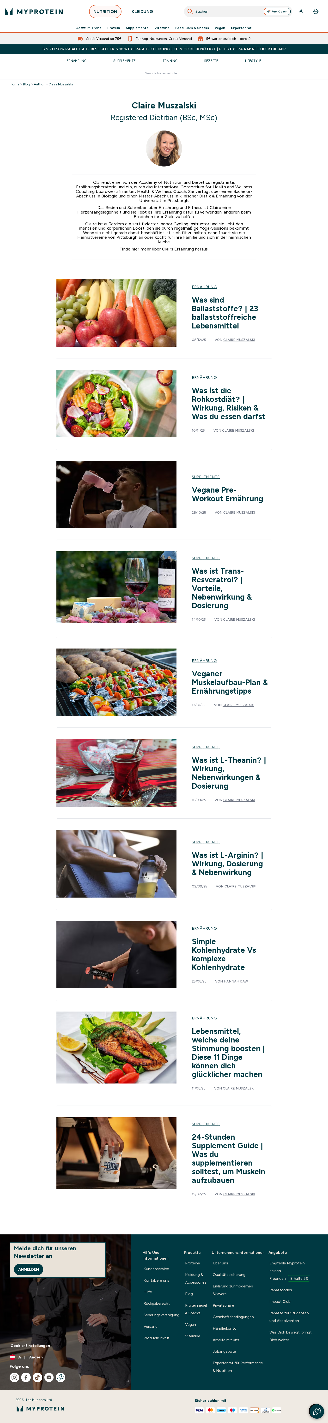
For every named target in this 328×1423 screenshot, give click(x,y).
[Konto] (301, 11)
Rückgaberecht (157, 1303)
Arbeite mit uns (226, 1340)
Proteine (192, 1263)
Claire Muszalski (61, 84)
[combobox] (238, 11)
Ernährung (76, 61)
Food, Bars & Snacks (192, 28)
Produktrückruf (157, 1338)
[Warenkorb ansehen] (316, 11)
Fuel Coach (279, 11)
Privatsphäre (223, 1305)
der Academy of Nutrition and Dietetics (170, 182)
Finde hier (129, 249)
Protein (113, 28)
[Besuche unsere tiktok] (37, 1377)
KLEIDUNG (142, 11)
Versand (151, 1326)
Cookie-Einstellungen (30, 1346)
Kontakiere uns (156, 1280)
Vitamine (162, 28)
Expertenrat (241, 28)
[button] (317, 1411)
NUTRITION (105, 11)
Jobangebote (224, 1351)
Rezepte (211, 61)
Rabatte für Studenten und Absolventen (289, 1317)
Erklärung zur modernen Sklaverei (233, 1290)
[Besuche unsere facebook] (26, 1377)
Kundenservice (156, 1269)
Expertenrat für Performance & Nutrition (238, 1367)
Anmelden (28, 1269)
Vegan (220, 28)
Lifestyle (253, 61)
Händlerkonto (225, 1328)
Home (14, 84)
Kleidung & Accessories (196, 1278)
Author (39, 84)
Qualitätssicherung (229, 1275)
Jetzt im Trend (89, 28)
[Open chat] (60, 1377)
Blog (26, 84)
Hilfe (148, 1292)
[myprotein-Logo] (34, 11)
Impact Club (280, 1301)
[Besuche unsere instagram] (14, 1377)
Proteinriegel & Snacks (196, 1309)
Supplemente (137, 28)
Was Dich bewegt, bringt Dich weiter (290, 1336)
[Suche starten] (190, 11)
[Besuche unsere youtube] (49, 1377)
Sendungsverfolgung (161, 1315)
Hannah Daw (236, 981)
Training (170, 61)
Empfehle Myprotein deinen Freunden (288, 1270)
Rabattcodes (280, 1290)
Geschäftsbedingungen (233, 1317)
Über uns (220, 1263)
